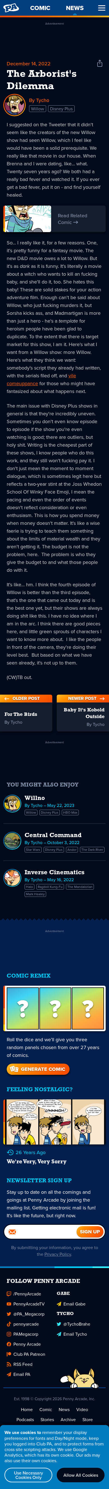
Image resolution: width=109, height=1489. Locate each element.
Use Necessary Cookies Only (28, 1475)
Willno (35, 798)
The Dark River (92, 849)
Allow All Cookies (80, 1475)
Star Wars (33, 849)
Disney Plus (61, 109)
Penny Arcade (27, 1344)
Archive (68, 1419)
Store (87, 1419)
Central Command (53, 835)
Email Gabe (74, 1304)
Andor (72, 849)
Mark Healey (35, 894)
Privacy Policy (57, 1254)
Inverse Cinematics (54, 872)
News (64, 1409)
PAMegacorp (25, 1334)
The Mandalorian (80, 886)
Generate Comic (43, 1069)
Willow (37, 109)
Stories (47, 1419)
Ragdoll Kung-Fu (50, 886)
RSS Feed (22, 1364)
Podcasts (25, 1419)
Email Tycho (75, 1334)
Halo (29, 886)
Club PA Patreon (29, 1354)
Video (82, 1409)
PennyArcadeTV (29, 1304)
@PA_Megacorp (28, 1314)
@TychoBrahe (76, 1324)
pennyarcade (26, 1324)
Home (27, 1409)
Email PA (21, 1374)
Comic (45, 1409)
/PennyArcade (27, 1294)
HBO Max (70, 812)
